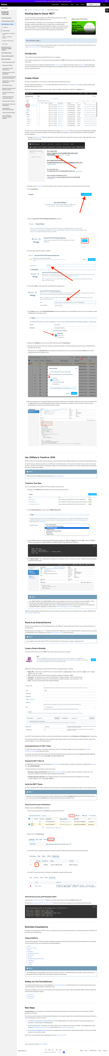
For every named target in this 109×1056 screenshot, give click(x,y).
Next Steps (30, 1007)
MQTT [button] (37, 40)
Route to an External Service (38, 622)
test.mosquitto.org (56, 632)
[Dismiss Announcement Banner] (106, 1)
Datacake (30, 951)
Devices (75, 84)
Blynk (29, 949)
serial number (55, 764)
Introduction (31, 53)
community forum (60, 1035)
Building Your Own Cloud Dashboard (38, 981)
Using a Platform (31, 938)
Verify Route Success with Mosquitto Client (40, 897)
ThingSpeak (31, 960)
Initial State (31, 955)
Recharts (30, 998)
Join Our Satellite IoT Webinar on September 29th (59, 1)
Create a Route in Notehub (35, 648)
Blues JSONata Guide (58, 476)
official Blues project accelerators (42, 1027)
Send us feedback (43, 1044)
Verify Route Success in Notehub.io (37, 804)
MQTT (43, 630)
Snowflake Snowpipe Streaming (36, 958)
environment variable (59, 772)
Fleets (68, 84)
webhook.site (64, 130)
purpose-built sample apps (67, 1027)
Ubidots (30, 964)
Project (45, 84)
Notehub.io (39, 186)
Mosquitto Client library (38, 900)
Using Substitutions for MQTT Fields (38, 746)
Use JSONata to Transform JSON (40, 457)
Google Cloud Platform (33, 953)
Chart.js (30, 994)
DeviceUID (93, 764)
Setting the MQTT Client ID (34, 761)
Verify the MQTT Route (33, 784)
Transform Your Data (33, 483)
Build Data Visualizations (36, 927)
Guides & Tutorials (39, 9)
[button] (64, 4)
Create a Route (31, 78)
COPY (94, 546)
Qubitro (30, 957)
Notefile (82, 64)
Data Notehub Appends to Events (64, 606)
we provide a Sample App (60, 985)
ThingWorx (30, 962)
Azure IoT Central (32, 948)
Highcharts (31, 996)
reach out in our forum (34, 47)
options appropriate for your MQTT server (41, 903)
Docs (31, 9)
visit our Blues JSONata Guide (32, 612)
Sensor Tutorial (58, 64)
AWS (29, 946)
